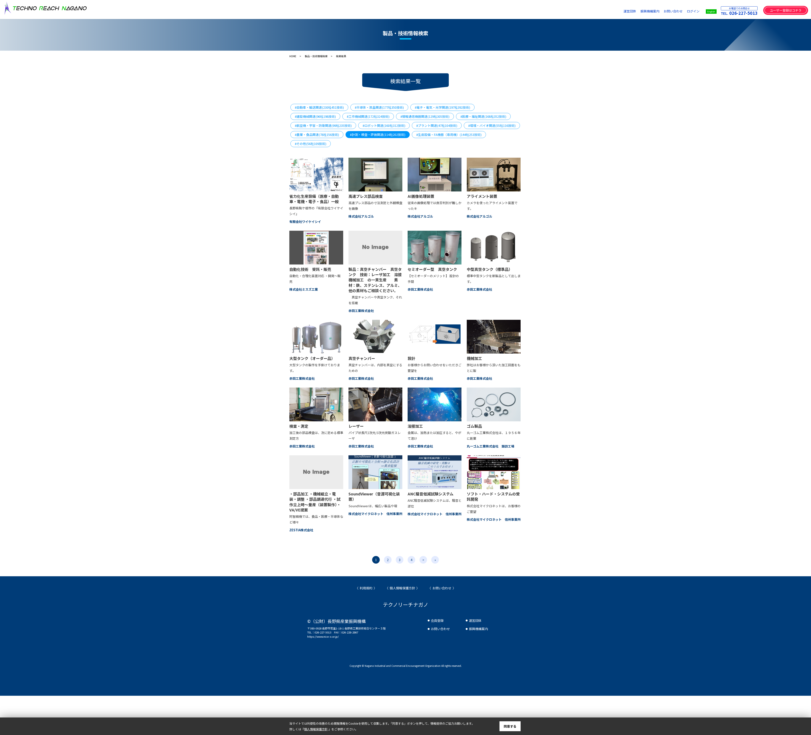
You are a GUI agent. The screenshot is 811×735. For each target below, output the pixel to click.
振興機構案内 (649, 11)
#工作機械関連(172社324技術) (368, 116)
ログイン (693, 11)
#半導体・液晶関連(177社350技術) (379, 107)
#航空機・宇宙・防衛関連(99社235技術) (323, 125)
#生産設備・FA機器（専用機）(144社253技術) (449, 134)
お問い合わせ (673, 11)
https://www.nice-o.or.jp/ (323, 637)
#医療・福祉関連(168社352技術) (483, 116)
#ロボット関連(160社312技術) (384, 125)
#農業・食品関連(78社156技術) (317, 134)
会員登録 (437, 620)
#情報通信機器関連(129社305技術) (424, 116)
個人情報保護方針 (402, 588)
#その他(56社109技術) (310, 143)
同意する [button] (510, 726)
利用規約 (366, 588)
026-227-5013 (743, 13)
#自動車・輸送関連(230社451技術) (319, 107)
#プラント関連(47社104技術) (436, 125)
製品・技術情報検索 (316, 56)
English (711, 11)
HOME (292, 56)
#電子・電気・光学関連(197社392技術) (442, 107)
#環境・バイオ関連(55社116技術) (492, 125)
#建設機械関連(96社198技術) (315, 116)
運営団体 (629, 11)
